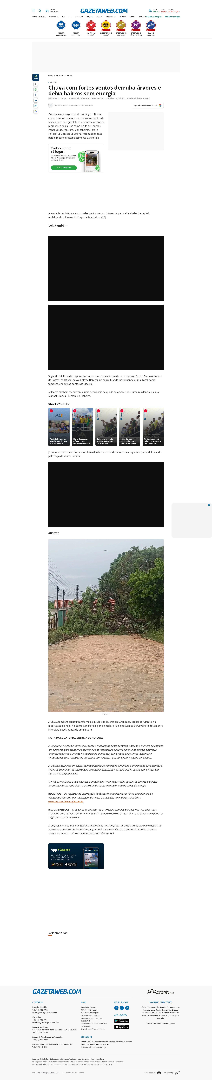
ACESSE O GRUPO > (64, 168)
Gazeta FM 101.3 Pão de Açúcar (94, 1023)
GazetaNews (86, 1026)
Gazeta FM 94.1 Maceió (90, 1015)
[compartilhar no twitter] (35, 84)
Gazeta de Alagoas (88, 1007)
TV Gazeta (79, 17)
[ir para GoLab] (171, 1072)
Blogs (89, 17)
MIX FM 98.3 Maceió (89, 1010)
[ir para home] (104, 11)
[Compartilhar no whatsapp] (35, 89)
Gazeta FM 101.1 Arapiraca (92, 1018)
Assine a (150, 17)
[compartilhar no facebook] (35, 95)
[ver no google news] (35, 111)
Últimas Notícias (39, 17)
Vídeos (99, 17)
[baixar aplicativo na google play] (57, 865)
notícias (59, 76)
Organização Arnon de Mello (93, 1029)
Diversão (122, 17)
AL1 (63, 17)
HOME (50, 76)
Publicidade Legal (172, 17)
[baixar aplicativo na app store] (71, 865)
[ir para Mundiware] (152, 1072)
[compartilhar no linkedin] (35, 100)
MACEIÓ (69, 76)
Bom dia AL (53, 17)
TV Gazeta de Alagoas (90, 1012)
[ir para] (123, 1021)
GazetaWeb (85, 1021)
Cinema (132, 17)
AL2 (69, 17)
